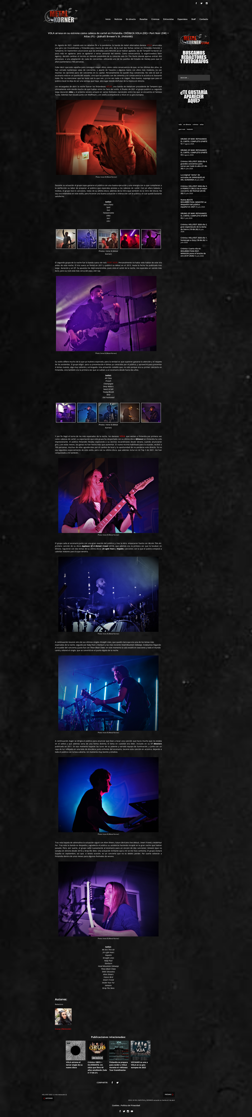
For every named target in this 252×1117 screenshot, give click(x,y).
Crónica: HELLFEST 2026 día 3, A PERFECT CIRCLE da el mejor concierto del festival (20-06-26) (194, 190)
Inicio (108, 19)
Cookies (115, 1105)
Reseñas (143, 19)
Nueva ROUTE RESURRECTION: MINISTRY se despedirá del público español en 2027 (193, 203)
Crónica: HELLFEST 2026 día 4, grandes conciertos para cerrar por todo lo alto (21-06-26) (194, 165)
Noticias (118, 19)
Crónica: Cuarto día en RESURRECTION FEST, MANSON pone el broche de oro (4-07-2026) (193, 252)
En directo (131, 19)
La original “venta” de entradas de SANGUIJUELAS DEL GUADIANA (193, 177)
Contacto (204, 19)
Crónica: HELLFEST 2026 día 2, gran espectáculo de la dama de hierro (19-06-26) (194, 226)
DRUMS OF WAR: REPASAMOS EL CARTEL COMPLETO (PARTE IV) (194, 152)
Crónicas (155, 19)
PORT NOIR (112, 262)
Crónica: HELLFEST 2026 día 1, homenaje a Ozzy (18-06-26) (194, 238)
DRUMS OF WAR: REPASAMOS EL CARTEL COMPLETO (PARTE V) (194, 141)
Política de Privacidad (130, 1105)
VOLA (149, 45)
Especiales (182, 19)
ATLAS (109, 86)
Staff (193, 19)
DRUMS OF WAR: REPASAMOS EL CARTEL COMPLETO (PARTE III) (194, 215)
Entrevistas (168, 19)
